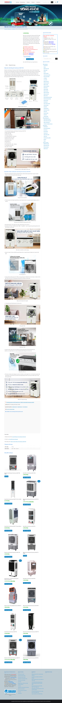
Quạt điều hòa (46, 108)
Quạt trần (45, 114)
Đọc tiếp (6, 476)
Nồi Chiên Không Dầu (47, 98)
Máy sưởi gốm (46, 90)
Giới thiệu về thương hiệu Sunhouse (23, 687)
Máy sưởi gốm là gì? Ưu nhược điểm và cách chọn (38, 680)
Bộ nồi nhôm (46, 131)
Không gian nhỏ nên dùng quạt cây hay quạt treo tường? (38, 689)
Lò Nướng (45, 78)
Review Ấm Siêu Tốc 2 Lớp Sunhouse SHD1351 (37, 675)
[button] (25, 2)
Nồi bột (45, 139)
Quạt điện (45, 106)
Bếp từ (45, 71)
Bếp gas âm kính (46, 145)
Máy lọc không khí (47, 122)
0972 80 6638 (11, 682)
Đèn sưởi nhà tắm (46, 76)
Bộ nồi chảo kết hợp (47, 128)
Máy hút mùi (46, 148)
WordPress (48, 701)
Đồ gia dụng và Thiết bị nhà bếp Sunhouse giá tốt (23, 684)
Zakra (45, 701)
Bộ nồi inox (45, 129)
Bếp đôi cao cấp (46, 143)
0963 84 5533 (51, 41)
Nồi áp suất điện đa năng (48, 97)
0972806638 (31, 54)
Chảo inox (45, 136)
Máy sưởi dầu (46, 89)
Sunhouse (17, 2)
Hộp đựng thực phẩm (47, 137)
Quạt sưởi (45, 111)
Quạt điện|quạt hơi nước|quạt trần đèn (19, 436)
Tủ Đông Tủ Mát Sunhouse (48, 123)
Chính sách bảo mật (21, 674)
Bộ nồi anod (46, 126)
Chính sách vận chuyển (21, 680)
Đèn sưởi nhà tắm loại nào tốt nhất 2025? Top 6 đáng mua (37, 686)
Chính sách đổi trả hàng (21, 675)
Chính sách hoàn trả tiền (21, 677)
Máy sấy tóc (46, 87)
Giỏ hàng (19, 685)
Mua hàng (38, 2)
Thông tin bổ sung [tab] (12, 65)
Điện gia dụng (22, 2)
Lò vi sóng (45, 79)
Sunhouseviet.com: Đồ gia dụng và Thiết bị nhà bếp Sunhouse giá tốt (20, 402)
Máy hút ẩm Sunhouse (47, 120)
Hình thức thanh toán (21, 688)
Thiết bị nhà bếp (45, 142)
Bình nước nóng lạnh (47, 119)
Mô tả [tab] (7, 65)
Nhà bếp (28, 2)
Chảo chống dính (46, 134)
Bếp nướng (45, 70)
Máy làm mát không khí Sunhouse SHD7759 (18, 441)
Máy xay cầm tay (46, 92)
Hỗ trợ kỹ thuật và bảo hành (22, 690)
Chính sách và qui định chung (22, 678)
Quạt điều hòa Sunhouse (13, 439)
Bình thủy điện (46, 73)
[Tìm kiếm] (52, 2)
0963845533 (31, 53)
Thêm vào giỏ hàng (30, 59)
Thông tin (32, 2)
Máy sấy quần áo (46, 86)
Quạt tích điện (46, 113)
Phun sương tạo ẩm (47, 103)
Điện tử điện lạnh (46, 117)
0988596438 (19, 406)
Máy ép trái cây (46, 81)
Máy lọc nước (46, 84)
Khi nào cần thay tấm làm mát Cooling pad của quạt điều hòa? (37, 692)
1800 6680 (53, 44)
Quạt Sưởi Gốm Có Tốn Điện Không (37, 693)
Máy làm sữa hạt (46, 82)
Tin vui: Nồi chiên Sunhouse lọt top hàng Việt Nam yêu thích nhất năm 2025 (37, 683)
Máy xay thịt (46, 95)
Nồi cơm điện (46, 100)
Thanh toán (20, 693)
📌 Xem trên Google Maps (9, 409)
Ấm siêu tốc (46, 65)
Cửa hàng (19, 681)
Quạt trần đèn (46, 116)
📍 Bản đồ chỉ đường (26, 56)
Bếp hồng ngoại (46, 68)
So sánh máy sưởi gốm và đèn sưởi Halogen (37, 677)
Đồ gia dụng (45, 125)
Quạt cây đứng (46, 105)
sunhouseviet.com (13, 677)
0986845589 (14, 406)
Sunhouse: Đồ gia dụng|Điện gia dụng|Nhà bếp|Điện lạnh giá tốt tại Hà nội (28, 701)
